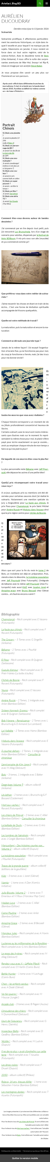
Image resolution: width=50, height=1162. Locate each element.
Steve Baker (36, 65)
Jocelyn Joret (39, 587)
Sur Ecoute (13, 201)
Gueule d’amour (9, 670)
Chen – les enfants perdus (14, 983)
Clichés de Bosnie (10, 680)
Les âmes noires (9, 1065)
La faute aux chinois (35, 502)
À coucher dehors (10, 751)
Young (4, 690)
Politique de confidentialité (11, 1151)
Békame (30, 469)
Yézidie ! (5, 1041)
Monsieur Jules (9, 933)
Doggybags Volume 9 (12, 784)
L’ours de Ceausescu (11, 1021)
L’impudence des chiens (13, 1010)
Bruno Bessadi (29, 590)
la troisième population (37, 577)
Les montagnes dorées (12, 1092)
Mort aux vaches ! (10, 805)
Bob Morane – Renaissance (15, 720)
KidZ (24, 587)
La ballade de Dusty (11, 825)
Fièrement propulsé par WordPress (35, 1151)
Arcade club (7, 1004)
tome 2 (42, 570)
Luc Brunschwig (22, 231)
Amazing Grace (9, 923)
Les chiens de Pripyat (12, 815)
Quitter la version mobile (25, 1158)
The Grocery (7, 639)
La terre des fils (8, 153)
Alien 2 (11, 143)
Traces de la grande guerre (14, 865)
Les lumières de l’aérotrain (14, 835)
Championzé (22, 506)
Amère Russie (13, 509)
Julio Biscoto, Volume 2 (13, 892)
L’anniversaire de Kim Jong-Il (16, 764)
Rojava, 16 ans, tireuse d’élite (16, 1081)
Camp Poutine (8, 913)
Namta (5, 882)
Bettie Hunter (8, 973)
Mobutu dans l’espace (33, 509)
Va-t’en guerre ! (9, 994)
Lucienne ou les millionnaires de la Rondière (24, 943)
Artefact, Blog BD (11, 3)
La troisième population (13, 855)
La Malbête (7, 730)
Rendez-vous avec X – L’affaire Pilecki (20, 963)
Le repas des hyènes (11, 953)
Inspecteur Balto (9, 1031)
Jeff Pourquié (13, 580)
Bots (46, 55)
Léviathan (6, 794)
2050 (4, 1075)
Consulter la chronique (33, 818)
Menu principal (46, 3)
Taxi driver (13, 193)
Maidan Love (8, 902)
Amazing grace (8, 590)
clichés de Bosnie (38, 513)
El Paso (5, 659)
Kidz (3, 875)
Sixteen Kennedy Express (14, 710)
